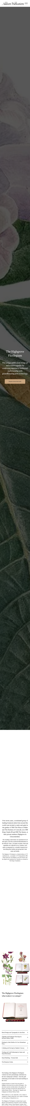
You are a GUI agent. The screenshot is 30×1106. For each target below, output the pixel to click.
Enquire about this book (15, 381)
